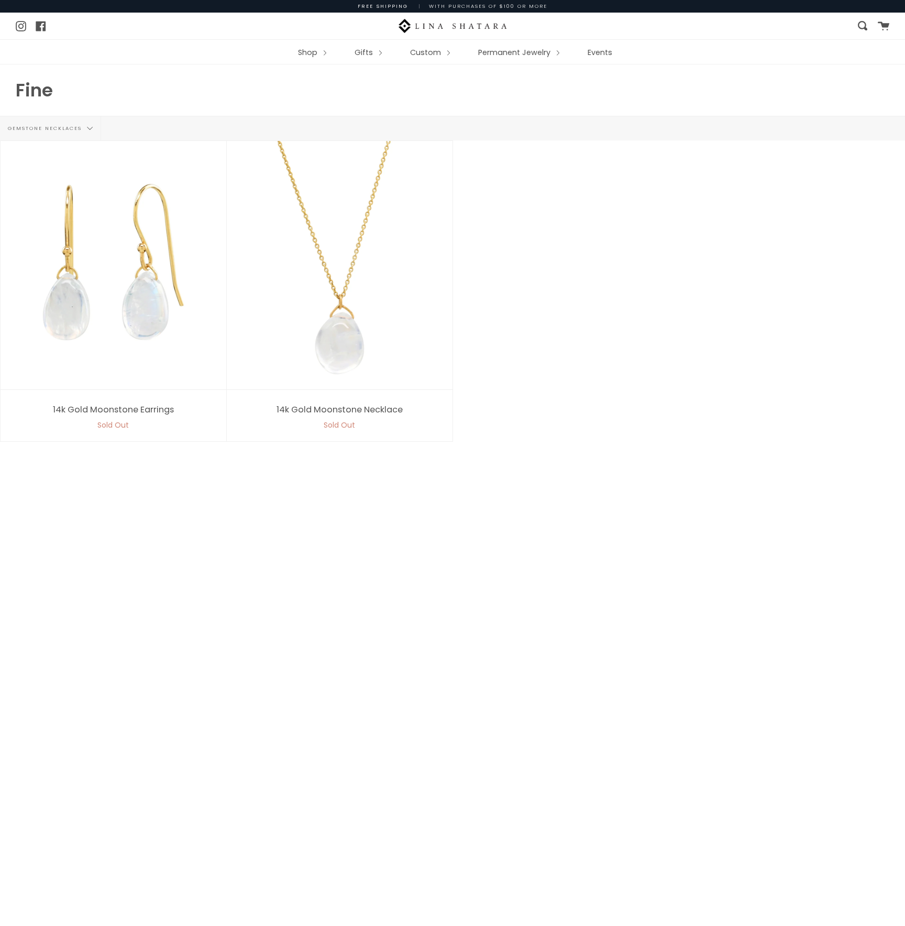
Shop (308, 52)
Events (600, 52)
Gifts (365, 52)
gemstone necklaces (46, 128)
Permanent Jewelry (515, 52)
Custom (426, 52)
